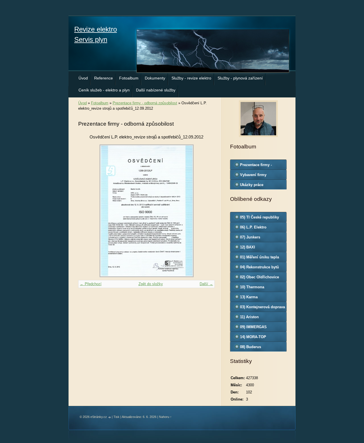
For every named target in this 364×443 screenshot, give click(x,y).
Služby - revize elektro (191, 78)
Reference (103, 78)
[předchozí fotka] (87, 210)
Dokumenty (155, 78)
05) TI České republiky (259, 217)
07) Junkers (250, 237)
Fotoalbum (128, 78)
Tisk (116, 416)
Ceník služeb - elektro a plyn (104, 90)
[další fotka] (205, 210)
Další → (206, 284)
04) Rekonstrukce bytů (259, 267)
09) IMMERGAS (253, 327)
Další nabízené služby (155, 90)
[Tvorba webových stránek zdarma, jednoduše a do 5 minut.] (110, 417)
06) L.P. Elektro (253, 227)
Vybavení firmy (253, 175)
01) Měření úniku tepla (259, 257)
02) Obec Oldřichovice (259, 277)
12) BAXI (247, 247)
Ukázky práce (251, 185)
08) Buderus (250, 347)
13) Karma (249, 297)
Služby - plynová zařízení (240, 78)
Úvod (83, 78)
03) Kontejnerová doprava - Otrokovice (262, 308)
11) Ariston (249, 317)
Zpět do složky (150, 284)
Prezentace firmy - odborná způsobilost (145, 103)
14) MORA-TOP (253, 337)
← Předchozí (91, 284)
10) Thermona (252, 287)
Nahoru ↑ (165, 416)
